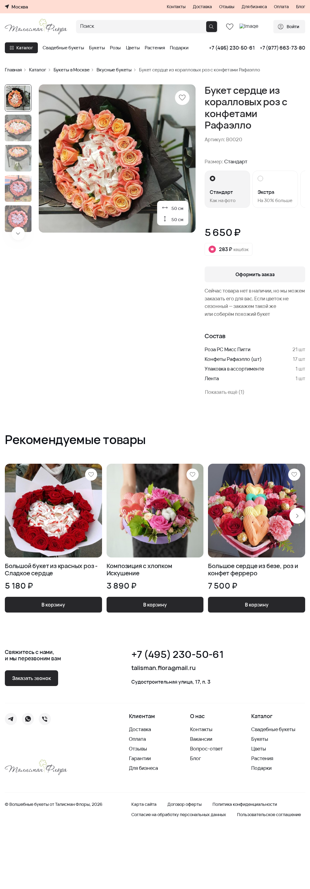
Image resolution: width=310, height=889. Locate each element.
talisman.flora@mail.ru (163, 668)
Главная (13, 70)
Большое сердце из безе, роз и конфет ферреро (253, 569)
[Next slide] (18, 233)
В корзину (53, 604)
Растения (155, 48)
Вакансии (201, 739)
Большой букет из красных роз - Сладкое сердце (51, 569)
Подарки (179, 48)
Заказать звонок (31, 678)
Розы (115, 48)
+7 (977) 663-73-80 (282, 47)
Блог (300, 7)
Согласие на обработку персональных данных (178, 814)
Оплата (281, 7)
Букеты (97, 48)
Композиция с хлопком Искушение (139, 569)
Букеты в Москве (72, 70)
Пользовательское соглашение (269, 814)
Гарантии (140, 758)
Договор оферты (184, 804)
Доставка (202, 7)
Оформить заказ (255, 274)
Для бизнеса (254, 7)
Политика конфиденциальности (245, 804)
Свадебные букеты (63, 48)
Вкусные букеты (114, 70)
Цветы (133, 48)
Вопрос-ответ (206, 748)
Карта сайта (144, 804)
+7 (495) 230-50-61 (232, 47)
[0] (229, 27)
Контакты (176, 7)
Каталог (24, 48)
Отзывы (226, 7)
